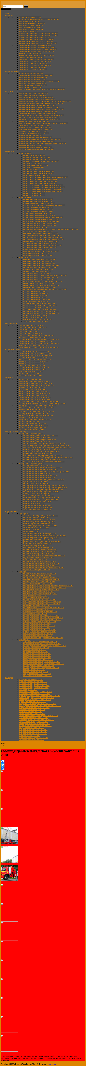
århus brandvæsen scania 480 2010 (31, 740)
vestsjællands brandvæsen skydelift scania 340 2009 (41, 662)
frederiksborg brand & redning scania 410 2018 (40, 181)
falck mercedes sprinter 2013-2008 (35, 165)
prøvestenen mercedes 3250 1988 (30, 712)
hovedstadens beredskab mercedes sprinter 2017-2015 (38, 43)
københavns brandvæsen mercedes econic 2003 (40, 476)
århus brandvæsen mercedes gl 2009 (31, 429)
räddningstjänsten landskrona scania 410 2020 (35, 700)
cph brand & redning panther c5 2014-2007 (34, 686)
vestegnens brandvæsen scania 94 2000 (37, 654)
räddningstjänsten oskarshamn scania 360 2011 (39, 600)
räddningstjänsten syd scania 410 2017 (32, 369)
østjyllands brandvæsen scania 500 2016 (37, 508)
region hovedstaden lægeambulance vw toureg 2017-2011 (39, 81)
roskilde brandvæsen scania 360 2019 (36, 606)
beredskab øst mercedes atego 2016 (35, 672)
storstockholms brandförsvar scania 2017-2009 (39, 622)
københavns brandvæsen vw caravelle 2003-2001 (36, 51)
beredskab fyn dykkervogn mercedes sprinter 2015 (41, 452)
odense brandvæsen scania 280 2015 (36, 598)
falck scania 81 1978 (30, 169)
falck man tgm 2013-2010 (32, 163)
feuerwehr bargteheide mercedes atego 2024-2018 (41, 161)
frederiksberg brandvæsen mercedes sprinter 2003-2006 (38, 35)
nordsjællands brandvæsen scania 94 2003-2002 (40, 247)
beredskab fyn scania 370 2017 (34, 195)
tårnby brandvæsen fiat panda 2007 (35, 295)
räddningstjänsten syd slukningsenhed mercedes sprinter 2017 (45, 275)
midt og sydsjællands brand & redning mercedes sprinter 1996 (45, 488)
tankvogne (9, 678)
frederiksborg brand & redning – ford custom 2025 (37, 99)
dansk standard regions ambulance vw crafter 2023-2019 (39, 19)
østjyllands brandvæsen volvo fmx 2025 (37, 506)
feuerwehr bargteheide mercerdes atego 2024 (39, 522)
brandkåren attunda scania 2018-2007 (36, 159)
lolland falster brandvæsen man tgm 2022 (37, 576)
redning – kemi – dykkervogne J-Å (31, 464)
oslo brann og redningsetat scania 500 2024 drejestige (42, 602)
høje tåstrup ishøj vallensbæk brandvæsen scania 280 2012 (44, 205)
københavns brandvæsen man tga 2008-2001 (39, 215)
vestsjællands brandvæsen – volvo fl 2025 (38, 660)
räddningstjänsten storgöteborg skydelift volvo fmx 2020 (43, 618)
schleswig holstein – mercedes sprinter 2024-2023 (36, 59)
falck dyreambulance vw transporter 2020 (33, 93)
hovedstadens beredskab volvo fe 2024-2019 (34, 694)
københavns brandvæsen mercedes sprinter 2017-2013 (42, 468)
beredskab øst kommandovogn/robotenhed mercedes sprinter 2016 (42, 143)
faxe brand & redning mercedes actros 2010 (38, 173)
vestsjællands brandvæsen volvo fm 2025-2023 (40, 305)
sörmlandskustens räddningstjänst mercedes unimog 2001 (39, 347)
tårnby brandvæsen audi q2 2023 (34, 291)
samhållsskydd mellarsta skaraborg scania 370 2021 (41, 580)
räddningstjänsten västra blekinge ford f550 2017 (40, 500)
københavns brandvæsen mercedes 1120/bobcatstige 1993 (43, 568)
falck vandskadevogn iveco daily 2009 (32, 95)
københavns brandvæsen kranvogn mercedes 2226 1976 (39, 343)
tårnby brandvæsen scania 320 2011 (31, 728)
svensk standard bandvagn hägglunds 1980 (34, 125)
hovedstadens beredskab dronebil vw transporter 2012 (38, 111)
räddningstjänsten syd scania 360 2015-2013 (39, 626)
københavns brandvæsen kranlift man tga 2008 (35, 341)
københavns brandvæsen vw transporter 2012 (35, 45)
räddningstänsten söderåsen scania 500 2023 (34, 724)
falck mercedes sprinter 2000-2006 (31, 29)
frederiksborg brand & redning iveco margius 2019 (41, 538)
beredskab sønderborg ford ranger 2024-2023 (35, 127)
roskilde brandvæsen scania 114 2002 (32, 363)
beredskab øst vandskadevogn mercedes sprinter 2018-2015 (40, 139)
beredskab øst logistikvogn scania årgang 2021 (35, 137)
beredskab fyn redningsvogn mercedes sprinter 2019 (41, 450)
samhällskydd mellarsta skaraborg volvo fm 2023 (40, 233)
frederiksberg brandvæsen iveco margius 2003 (39, 534)
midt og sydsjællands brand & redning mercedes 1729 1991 (40, 706)
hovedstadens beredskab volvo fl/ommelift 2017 (40, 552)
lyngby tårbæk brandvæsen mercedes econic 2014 (41, 578)
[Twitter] (43, 765)
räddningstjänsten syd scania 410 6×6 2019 (34, 367)
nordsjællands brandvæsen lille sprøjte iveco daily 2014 (42, 245)
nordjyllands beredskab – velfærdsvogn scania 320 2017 (39, 117)
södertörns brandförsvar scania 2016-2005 (38, 634)
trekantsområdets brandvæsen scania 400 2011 (35, 726)
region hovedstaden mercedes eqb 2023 (33, 77)
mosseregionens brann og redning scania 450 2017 (41, 241)
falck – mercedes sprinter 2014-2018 (32, 23)
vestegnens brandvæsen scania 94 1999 (37, 656)
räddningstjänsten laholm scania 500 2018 (33, 357)
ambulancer (9, 15)
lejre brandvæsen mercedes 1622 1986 (32, 702)
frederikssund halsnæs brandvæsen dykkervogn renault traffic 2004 (47, 448)
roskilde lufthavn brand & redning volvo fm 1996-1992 (38, 716)
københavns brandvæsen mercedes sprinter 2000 (36, 75)
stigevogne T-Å (24, 640)
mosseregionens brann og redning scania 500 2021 (41, 590)
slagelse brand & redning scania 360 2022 (38, 610)
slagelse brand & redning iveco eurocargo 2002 (40, 612)
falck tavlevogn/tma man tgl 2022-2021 (33, 327)
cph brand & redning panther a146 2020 (33, 684)
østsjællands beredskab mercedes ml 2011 (33, 425)
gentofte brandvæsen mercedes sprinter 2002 (34, 37)
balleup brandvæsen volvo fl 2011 (31, 680)
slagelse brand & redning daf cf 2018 (32, 365)
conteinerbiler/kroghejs (13, 349)
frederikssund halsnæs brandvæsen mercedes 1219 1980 (43, 191)
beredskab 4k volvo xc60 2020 (30, 379)
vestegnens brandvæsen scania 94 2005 (33, 732)
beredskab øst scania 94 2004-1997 (35, 317)
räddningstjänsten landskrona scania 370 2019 (39, 223)
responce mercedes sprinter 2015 (30, 53)
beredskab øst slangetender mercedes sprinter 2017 (37, 141)
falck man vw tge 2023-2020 (29, 21)
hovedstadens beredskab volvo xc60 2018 (33, 391)
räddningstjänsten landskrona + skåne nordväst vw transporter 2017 (42, 403)
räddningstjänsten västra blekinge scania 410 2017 (41, 311)
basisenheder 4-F (25, 153)
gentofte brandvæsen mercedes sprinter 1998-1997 (36, 39)
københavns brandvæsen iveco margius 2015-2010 (41, 564)
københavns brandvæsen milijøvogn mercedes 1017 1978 (43, 480)
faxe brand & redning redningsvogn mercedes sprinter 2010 (44, 444)
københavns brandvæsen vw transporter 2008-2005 (37, 47)
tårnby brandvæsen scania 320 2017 (36, 293)
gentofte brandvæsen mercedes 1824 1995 (38, 199)
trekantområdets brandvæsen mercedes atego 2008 (41, 285)
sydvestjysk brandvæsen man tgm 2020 (37, 494)
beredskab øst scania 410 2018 (29, 373)
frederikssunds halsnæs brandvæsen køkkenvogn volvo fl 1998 (41, 103)
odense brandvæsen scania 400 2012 (32, 710)
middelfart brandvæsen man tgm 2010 (36, 484)
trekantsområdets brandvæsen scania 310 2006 (39, 287)
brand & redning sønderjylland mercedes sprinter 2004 (42, 281)
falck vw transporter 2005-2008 (30, 27)
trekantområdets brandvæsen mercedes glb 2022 (36, 415)
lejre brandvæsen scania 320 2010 (35, 227)
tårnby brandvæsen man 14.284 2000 (36, 299)
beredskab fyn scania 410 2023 (34, 193)
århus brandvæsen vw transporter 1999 (37, 510)
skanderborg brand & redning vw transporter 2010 (36, 411)
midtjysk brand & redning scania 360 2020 (38, 584)
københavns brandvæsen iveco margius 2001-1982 (41, 566)
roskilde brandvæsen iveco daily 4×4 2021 (34, 121)
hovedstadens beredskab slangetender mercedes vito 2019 (39, 107)
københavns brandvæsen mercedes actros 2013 (35, 355)
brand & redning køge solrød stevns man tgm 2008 (41, 221)
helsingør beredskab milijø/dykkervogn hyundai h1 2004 (43, 456)
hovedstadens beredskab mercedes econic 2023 (40, 550)
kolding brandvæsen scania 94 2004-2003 (38, 209)
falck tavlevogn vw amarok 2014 (30, 333)
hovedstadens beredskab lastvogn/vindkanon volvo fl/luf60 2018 (41, 109)
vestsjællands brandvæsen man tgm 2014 (37, 307)
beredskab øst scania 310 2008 (34, 504)
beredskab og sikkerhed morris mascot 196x (38, 524)
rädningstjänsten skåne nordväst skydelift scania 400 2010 (43, 608)
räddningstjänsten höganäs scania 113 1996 (34, 351)
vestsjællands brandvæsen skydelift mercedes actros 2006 (43, 664)
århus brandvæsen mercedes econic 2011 (37, 676)
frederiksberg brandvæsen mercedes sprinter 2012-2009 (38, 33)
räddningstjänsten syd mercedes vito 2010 (33, 413)
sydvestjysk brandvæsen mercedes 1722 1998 (39, 632)
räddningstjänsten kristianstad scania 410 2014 (39, 562)
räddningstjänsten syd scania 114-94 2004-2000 (40, 279)
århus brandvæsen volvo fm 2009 (30, 375)
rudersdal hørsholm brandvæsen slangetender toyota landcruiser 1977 (43, 123)
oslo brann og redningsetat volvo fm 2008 (33, 345)
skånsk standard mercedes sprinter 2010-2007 (35, 61)
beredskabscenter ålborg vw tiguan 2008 (33, 427)
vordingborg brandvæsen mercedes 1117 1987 (39, 309)
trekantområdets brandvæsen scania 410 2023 (39, 283)
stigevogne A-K (24, 514)
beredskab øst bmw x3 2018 (29, 421)
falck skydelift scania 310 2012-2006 (36, 528)
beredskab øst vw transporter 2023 (31, 135)
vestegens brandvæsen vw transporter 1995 (34, 133)
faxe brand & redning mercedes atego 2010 (38, 171)
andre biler (9, 91)
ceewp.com (52, 1064)
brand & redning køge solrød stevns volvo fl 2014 (36, 698)
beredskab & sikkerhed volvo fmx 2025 (33, 682)
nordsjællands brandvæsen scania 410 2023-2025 (40, 243)
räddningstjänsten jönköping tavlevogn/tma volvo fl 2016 (39, 339)
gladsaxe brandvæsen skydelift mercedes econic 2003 (42, 542)
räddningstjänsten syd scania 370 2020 (37, 624)
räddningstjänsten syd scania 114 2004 (36, 628)
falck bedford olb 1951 (31, 532)
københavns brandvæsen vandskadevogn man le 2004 (38, 113)
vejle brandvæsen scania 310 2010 (35, 301)
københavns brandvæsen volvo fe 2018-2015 (35, 353)
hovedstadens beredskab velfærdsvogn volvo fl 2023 (37, 105)
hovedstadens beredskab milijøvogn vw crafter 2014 (41, 460)
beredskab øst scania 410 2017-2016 (36, 315)
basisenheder (9, 151)
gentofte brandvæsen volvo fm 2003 (36, 540)
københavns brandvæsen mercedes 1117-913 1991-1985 (43, 217)
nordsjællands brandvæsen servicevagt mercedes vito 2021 (39, 119)
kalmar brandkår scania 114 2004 (35, 560)
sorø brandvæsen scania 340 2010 (35, 614)
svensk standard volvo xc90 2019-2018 (33, 63)
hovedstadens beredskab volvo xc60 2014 (33, 395)
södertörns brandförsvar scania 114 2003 (37, 636)
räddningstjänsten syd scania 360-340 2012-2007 (40, 277)
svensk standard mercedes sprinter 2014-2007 (35, 65)
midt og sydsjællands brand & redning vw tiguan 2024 (38, 405)
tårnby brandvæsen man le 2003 (34, 650)
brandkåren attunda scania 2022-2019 (36, 157)
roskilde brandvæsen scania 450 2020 (36, 253)
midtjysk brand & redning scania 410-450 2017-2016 (37, 704)
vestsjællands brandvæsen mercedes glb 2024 (35, 419)
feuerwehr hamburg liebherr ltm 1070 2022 (34, 337)
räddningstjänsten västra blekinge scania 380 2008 (41, 668)
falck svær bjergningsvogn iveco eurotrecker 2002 (36, 335)
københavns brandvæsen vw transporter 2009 (35, 397)
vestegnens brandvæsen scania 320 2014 (33, 730)
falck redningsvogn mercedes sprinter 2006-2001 (40, 435)
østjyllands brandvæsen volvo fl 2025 (32, 145)
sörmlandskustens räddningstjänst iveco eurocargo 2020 (43, 638)
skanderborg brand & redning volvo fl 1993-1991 (36, 720)
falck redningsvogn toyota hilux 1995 (36, 441)
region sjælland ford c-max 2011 (30, 87)
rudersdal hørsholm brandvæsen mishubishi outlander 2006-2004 (42, 89)
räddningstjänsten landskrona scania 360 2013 (39, 225)
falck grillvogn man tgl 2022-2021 (31, 325)
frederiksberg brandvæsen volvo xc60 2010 (34, 381)
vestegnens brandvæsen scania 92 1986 (37, 658)
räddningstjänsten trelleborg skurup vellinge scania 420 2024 (44, 646)
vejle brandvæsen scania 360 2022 (35, 652)
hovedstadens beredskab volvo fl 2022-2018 (39, 203)
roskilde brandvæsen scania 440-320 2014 (34, 361)
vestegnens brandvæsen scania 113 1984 (33, 734)
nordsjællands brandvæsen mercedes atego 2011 (40, 594)
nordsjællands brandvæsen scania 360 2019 (38, 592)
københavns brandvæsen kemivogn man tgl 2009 (40, 470)
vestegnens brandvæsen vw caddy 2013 (33, 131)
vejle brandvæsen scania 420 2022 (31, 371)
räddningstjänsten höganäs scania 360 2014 (38, 554)
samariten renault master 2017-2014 (31, 57)
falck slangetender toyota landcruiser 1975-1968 (36, 97)
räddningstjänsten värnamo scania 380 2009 (38, 666)
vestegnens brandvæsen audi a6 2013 (32, 417)
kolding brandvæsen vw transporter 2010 (37, 466)
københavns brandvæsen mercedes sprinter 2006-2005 (38, 49)
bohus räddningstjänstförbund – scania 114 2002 (40, 526)
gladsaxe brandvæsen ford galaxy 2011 (32, 389)
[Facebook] (43, 761)
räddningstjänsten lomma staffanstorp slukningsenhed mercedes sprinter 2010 (50, 229)
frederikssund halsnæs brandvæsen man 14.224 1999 (42, 189)
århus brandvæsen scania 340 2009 (35, 321)
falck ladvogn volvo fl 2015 (28, 331)
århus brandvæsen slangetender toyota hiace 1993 (36, 149)
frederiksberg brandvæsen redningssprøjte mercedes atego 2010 (45, 177)
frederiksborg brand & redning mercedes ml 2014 (36, 385)
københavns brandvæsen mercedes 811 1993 (39, 478)
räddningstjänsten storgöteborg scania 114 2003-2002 (42, 620)
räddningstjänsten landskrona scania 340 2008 (39, 574)
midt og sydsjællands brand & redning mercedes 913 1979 (43, 239)
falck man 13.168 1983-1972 (33, 167)
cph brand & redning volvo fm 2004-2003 (33, 688)
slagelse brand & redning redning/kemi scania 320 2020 (43, 490)
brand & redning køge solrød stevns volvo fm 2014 (41, 219)
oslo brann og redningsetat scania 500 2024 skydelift (41, 604)
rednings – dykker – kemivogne (16, 431)
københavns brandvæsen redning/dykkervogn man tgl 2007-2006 (46, 472)
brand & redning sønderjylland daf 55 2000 (38, 496)
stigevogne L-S (24, 572)
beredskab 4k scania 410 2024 (34, 155)
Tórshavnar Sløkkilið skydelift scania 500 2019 (40, 642)
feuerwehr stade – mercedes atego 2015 (37, 271)
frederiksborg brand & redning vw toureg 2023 (35, 383)
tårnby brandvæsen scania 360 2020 (36, 648)
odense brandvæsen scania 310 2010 (36, 249)
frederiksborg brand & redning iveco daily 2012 (40, 183)
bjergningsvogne (11, 323)
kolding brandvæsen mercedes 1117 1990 (38, 211)
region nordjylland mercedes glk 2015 (32, 83)
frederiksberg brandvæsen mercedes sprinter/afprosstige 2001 (44, 536)
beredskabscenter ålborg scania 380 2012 (33, 738)
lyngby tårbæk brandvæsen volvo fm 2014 (38, 231)
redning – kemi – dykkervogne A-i (31, 433)
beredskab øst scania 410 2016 (29, 736)
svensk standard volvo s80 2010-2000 (32, 67)
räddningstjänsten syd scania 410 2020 (37, 273)
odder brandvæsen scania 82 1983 (35, 596)
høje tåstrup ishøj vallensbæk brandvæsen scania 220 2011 (43, 462)
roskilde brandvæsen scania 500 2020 (32, 714)
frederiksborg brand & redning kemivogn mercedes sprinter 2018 (46, 446)
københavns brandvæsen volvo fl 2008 (37, 213)
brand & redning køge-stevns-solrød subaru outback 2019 (39, 401)
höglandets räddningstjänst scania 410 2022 (38, 558)
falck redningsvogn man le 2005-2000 (36, 437)
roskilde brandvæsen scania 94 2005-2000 (38, 255)
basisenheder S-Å (25, 257)
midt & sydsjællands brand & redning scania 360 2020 (42, 237)
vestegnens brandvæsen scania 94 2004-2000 (39, 303)
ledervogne (9, 377)
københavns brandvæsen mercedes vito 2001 (35, 399)
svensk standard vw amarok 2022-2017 (33, 69)
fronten (7, 13)
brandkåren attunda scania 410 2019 (36, 518)
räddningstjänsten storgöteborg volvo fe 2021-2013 (41, 616)
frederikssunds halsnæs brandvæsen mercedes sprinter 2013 (44, 187)
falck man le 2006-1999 (31, 530)
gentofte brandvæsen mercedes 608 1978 (37, 201)
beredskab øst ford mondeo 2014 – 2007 (33, 423)
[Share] (43, 768)
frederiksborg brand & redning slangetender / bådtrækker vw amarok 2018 (45, 101)
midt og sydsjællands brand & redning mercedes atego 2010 (44, 486)
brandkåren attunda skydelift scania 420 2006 (39, 520)
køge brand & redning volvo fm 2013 (36, 570)
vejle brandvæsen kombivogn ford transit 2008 (35, 129)
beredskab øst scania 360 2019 (34, 670)
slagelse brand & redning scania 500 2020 (33, 722)
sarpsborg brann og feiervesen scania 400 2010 (39, 259)
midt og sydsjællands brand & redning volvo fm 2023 (42, 235)
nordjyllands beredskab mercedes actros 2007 (35, 359)
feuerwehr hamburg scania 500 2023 (36, 546)
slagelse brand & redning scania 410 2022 (38, 269)
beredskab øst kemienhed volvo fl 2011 (37, 502)
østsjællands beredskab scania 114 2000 (37, 674)
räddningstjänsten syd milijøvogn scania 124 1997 (41, 492)
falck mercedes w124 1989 (28, 31)
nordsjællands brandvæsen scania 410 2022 (34, 708)
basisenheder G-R (25, 197)
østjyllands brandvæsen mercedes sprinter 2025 (35, 147)
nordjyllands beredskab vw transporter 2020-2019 (36, 407)
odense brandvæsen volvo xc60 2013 (32, 409)
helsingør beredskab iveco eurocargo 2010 (38, 548)
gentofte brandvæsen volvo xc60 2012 (32, 387)
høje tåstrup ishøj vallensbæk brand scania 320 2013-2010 (39, 696)
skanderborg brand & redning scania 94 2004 (39, 263)
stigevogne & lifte (11, 512)
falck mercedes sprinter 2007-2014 (31, 25)
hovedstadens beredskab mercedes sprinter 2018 (36, 41)
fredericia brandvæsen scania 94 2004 (36, 175)
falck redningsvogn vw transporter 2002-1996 (39, 439)
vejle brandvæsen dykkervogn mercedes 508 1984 (41, 498)
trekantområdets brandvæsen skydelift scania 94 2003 (42, 644)
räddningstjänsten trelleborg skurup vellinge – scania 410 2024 (45, 289)
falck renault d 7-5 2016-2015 (29, 329)
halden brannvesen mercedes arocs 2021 (37, 544)
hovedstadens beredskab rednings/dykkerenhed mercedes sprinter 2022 (48, 458)
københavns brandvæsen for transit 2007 (37, 474)
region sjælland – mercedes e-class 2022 (33, 85)
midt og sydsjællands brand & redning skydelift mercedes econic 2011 (48, 586)
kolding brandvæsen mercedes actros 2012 (38, 207)
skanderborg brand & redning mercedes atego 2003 (41, 265)
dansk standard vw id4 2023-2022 (31, 73)
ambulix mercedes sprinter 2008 (30, 17)
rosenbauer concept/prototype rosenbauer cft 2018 (41, 251)
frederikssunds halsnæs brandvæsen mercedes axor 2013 (43, 185)
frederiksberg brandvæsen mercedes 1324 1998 (40, 179)
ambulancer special (12, 71)
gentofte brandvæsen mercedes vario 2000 (38, 454)
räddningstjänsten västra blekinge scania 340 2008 (41, 313)
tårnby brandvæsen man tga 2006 (35, 297)
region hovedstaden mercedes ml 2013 (32, 79)
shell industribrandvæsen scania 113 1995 (33, 718)
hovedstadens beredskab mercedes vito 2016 (34, 393)
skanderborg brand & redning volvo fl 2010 (38, 261)
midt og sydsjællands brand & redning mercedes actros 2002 (44, 588)
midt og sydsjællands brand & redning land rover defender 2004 (41, 115)
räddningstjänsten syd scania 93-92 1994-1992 (39, 630)
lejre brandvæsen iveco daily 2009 (35, 482)
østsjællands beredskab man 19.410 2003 (37, 319)
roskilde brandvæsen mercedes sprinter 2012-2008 (36, 55)
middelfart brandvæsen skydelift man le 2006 (39, 582)
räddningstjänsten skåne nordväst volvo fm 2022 (40, 267)
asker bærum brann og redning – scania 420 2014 (40, 516)
